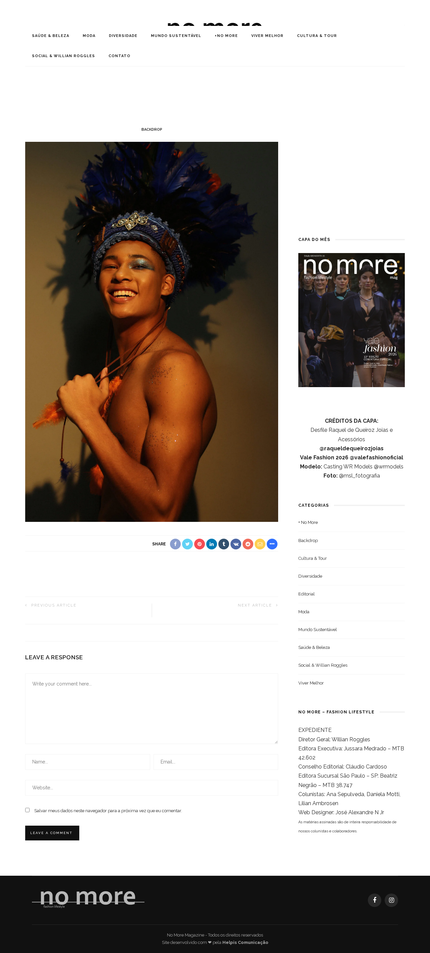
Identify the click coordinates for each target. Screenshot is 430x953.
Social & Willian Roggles (63, 56)
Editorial (306, 593)
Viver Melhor (267, 36)
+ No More (308, 522)
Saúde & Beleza (50, 36)
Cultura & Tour (317, 36)
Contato (119, 56)
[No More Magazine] (88, 900)
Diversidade (123, 36)
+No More (226, 36)
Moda (89, 36)
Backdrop (151, 129)
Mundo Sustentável (176, 36)
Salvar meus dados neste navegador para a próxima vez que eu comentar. (108, 810)
